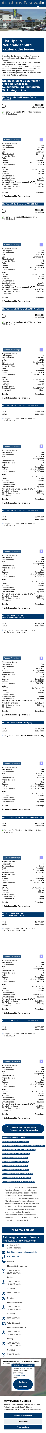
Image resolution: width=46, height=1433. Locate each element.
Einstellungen (23, 1421)
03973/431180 (13, 1256)
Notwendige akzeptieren (23, 1415)
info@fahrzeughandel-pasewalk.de (22, 1252)
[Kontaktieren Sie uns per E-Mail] (38, 7)
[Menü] (43, 3)
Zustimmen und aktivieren (23, 1384)
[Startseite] (23, 2)
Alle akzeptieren (23, 1427)
